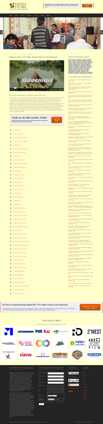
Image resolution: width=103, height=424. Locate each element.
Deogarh (79, 62)
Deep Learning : (71, 136)
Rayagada (71, 72)
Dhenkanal (84, 62)
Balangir (74, 60)
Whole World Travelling (73, 388)
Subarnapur (83, 72)
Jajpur (82, 64)
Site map (85, 395)
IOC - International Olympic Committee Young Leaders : (80, 95)
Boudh (70, 62)
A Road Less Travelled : (73, 108)
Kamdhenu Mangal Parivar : (74, 205)
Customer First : (71, 279)
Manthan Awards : (72, 276)
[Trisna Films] (17, 5)
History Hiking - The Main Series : (75, 83)
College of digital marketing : (74, 251)
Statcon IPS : (71, 258)
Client (84, 378)
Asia (19, 54)
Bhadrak (89, 60)
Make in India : (71, 202)
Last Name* (42, 376)
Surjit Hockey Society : (73, 104)
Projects (22, 15)
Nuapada (83, 70)
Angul (70, 60)
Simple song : (71, 261)
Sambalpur (76, 72)
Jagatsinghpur (76, 64)
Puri (87, 70)
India (22, 54)
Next (101, 32)
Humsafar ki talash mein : (74, 198)
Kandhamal (76, 66)
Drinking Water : (71, 133)
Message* (41, 385)
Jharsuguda (87, 64)
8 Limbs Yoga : (71, 247)
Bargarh (84, 60)
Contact (48, 15)
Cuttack (74, 62)
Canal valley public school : (74, 219)
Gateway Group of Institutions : (75, 269)
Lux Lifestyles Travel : (73, 285)
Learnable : (70, 222)
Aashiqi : (70, 233)
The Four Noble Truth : (73, 240)
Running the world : (72, 188)
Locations (35, 15)
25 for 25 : (70, 140)
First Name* (42, 373)
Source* (41, 395)
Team (84, 381)
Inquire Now (56, 120)
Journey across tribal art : (74, 243)
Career (42, 15)
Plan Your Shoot (87, 6)
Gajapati (90, 62)
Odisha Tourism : (72, 213)
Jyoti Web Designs (72, 376)
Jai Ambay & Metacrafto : (73, 177)
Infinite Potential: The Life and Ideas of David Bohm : (80, 147)
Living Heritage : (72, 129)
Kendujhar (89, 66)
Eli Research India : (72, 236)
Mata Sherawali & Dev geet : (74, 272)
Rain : (69, 91)
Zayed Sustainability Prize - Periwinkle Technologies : (80, 87)
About (16, 15)
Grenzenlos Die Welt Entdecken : (75, 152)
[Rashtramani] (73, 380)
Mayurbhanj (86, 68)
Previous (1, 32)
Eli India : (70, 229)
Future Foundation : (72, 144)
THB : (69, 180)
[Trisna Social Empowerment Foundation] (73, 384)
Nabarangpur (72, 70)
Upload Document (41, 399)
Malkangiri (80, 68)
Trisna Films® (30, 422)
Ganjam (70, 64)
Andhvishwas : (71, 191)
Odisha (26, 54)
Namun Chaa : (71, 265)
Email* (41, 379)
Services (29, 15)
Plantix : (70, 163)
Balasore (79, 60)
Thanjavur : (70, 209)
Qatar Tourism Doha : (73, 79)
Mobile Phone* (43, 382)
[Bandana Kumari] (73, 373)
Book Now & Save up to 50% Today (90, 307)
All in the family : (72, 155)
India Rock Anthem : (72, 170)
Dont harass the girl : (73, 195)
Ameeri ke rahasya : (72, 173)
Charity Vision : (71, 226)
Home (10, 15)
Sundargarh (89, 72)
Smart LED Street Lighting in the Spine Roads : (78, 116)
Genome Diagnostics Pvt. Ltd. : (75, 184)
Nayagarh (78, 70)
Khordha (70, 68)
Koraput (75, 68)
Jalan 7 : (70, 159)
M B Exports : (71, 254)
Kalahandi (71, 66)
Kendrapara (83, 66)
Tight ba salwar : (72, 283)
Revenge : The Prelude (73, 126)
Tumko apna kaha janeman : (74, 215)
